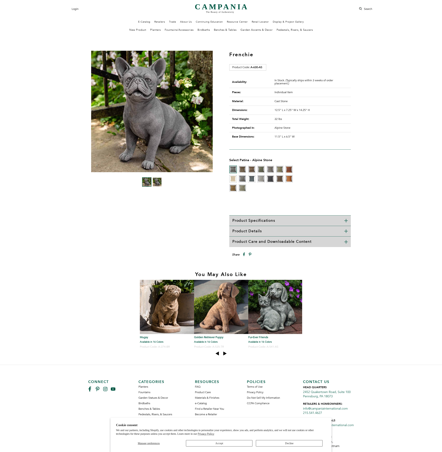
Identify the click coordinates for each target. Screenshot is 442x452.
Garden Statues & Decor (153, 398)
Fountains (144, 392)
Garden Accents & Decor (257, 30)
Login (75, 9)
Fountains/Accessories (179, 30)
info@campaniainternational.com (325, 408)
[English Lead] (270, 169)
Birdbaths (204, 30)
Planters (155, 30)
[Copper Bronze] (261, 169)
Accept (219, 443)
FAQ (197, 387)
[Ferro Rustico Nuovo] (289, 169)
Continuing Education (209, 21)
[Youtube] (113, 390)
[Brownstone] (252, 169)
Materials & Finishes (207, 398)
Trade (172, 21)
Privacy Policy (206, 434)
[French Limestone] (233, 179)
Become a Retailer (206, 414)
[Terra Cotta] (289, 179)
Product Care (203, 392)
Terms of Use (255, 387)
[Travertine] (233, 188)
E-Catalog (144, 21)
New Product (137, 30)
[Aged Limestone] (242, 169)
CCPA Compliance (258, 403)
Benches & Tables (225, 30)
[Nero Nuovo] (270, 179)
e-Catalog (201, 403)
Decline (289, 443)
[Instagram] (105, 390)
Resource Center (237, 21)
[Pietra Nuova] (280, 179)
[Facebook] (89, 390)
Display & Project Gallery (288, 21)
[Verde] (242, 188)
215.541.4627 (312, 413)
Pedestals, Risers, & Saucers (295, 30)
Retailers (159, 21)
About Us (186, 21)
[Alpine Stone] (233, 169)
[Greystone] (242, 179)
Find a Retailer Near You (209, 409)
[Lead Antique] (252, 179)
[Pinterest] (97, 390)
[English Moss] (280, 169)
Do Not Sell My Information (263, 398)
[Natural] (261, 179)
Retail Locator (260, 21)
